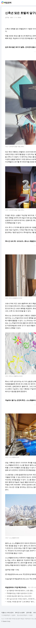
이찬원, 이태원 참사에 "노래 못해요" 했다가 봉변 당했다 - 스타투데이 (21, 602)
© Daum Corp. (5, 621)
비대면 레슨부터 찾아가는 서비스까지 (19, 596)
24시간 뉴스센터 (20, 612)
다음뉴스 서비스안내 (7, 612)
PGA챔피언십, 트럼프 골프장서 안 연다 (19, 593)
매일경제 (7, 3)
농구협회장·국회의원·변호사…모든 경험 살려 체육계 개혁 (21, 590)
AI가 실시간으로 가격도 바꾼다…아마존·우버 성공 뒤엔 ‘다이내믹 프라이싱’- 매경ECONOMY (21, 599)
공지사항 (28, 612)
